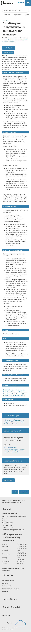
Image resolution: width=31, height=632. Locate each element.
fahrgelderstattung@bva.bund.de (14, 450)
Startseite (7, 15)
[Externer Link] (3, 603)
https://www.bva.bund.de (12, 452)
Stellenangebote (7, 586)
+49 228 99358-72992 (10, 447)
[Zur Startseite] (7, 2)
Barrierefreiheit (7, 502)
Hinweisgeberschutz (18, 500)
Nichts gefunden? (8, 480)
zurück (15, 492)
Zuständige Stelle (9, 48)
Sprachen (21, 2)
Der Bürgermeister (8, 580)
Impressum (17, 502)
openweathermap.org (12, 627)
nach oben (24, 492)
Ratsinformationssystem (10, 589)
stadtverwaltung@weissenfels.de (13, 530)
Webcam (5, 591)
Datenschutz (6, 500)
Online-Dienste (8, 52)
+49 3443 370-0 (7, 525)
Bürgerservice (17, 15)
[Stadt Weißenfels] (15, 521)
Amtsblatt (5, 583)
